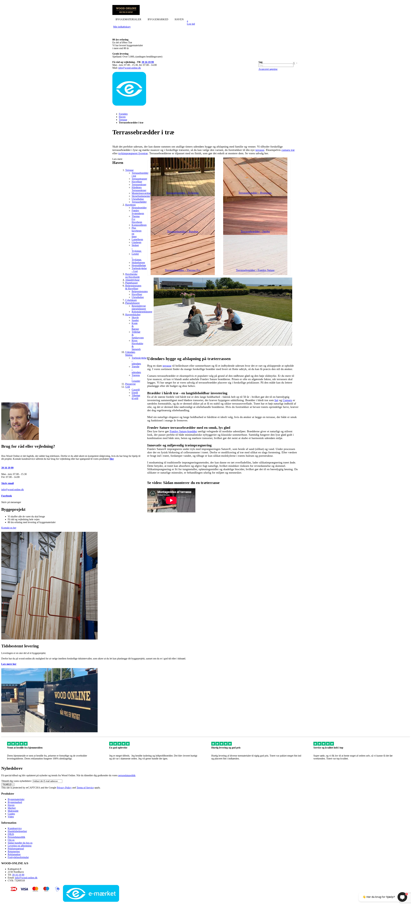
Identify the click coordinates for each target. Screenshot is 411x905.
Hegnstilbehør (139, 265)
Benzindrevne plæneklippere (139, 307)
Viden (11, 816)
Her (112, 458)
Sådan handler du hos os (20, 842)
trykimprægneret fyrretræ (133, 153)
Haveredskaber (132, 314)
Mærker (12, 808)
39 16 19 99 (148, 62)
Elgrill (135, 392)
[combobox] (275, 65)
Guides (11, 813)
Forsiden (123, 114)
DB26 (11, 834)
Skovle (135, 317)
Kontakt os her (8, 527)
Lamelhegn (137, 239)
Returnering (14, 851)
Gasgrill (136, 389)
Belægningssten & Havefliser (133, 287)
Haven (122, 116)
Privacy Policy (64, 787)
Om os (11, 840)
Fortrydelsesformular (18, 857)
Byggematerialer (16, 799)
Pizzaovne (130, 384)
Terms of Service (85, 787)
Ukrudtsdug (138, 199)
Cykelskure (131, 300)
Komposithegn (139, 225)
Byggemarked (15, 802)
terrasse (259, 150)
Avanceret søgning (267, 69)
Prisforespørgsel (16, 848)
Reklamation (14, 854)
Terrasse (123, 119)
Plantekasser (131, 282)
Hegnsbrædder (139, 207)
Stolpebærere (138, 262)
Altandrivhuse (132, 279)
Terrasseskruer (139, 184)
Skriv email (7, 483)
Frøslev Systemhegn (138, 212)
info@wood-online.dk (129, 67)
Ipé (276, 400)
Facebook (6, 495)
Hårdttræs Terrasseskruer (139, 189)
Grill (127, 386)
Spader (135, 320)
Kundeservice (15, 828)
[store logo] (126, 14)
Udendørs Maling (130, 353)
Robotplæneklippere (142, 311)
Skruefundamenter (141, 196)
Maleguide (13, 810)
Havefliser (137, 181)
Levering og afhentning (19, 845)
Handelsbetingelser (17, 831)
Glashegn (136, 242)
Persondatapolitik (16, 837)
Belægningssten (140, 291)
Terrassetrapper (139, 178)
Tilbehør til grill (136, 397)
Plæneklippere (132, 303)
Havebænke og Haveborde (132, 275)
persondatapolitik (127, 775)
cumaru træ (288, 150)
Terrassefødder (139, 201)
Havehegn (130, 204)
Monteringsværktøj (141, 193)
